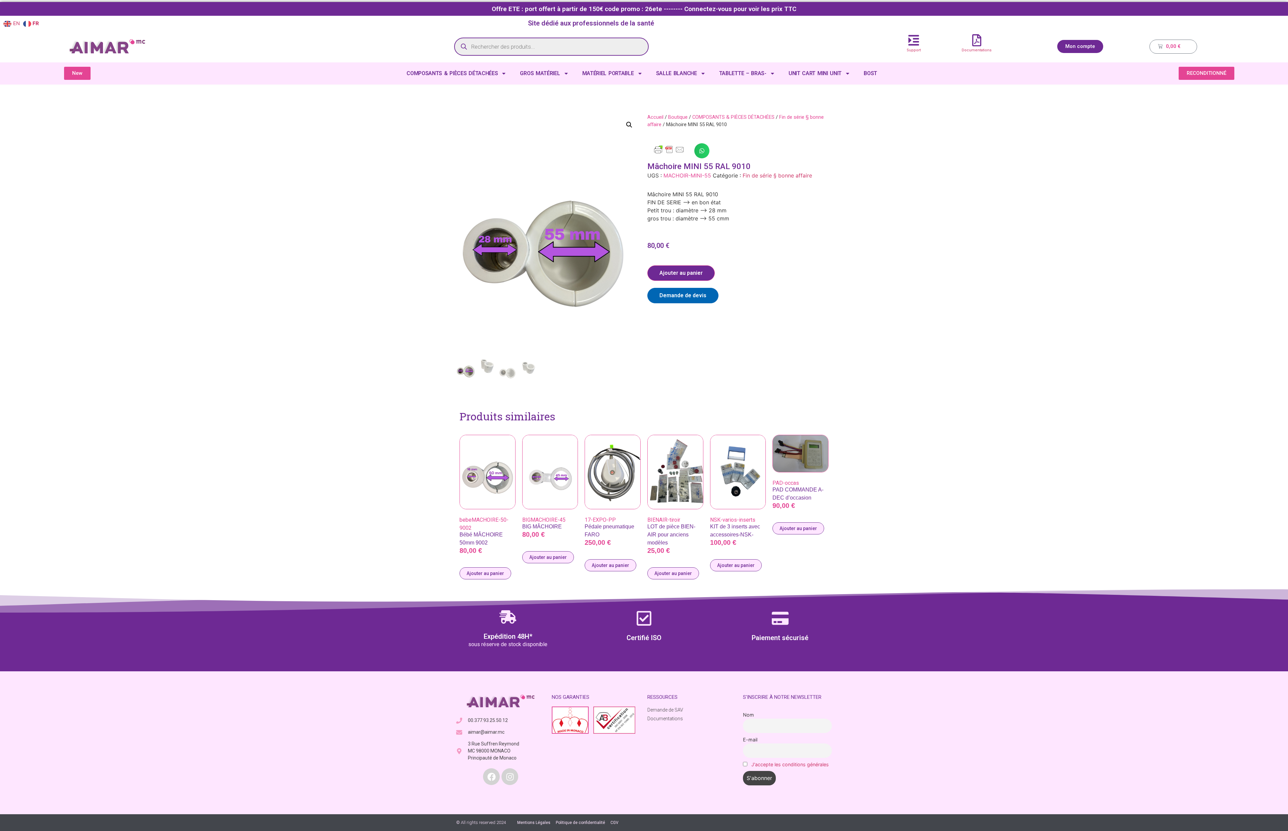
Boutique (678, 117)
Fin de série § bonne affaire (777, 175)
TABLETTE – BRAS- (742, 73)
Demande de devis (682, 295)
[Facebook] (491, 776)
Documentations (976, 50)
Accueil (655, 117)
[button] (629, 125)
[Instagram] (509, 776)
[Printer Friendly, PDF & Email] (669, 152)
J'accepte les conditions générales (790, 764)
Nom (748, 715)
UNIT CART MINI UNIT (815, 73)
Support (914, 50)
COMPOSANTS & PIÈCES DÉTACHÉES (452, 73)
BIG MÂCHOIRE (542, 526)
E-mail (750, 739)
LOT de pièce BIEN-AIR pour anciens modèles (671, 535)
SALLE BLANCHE (676, 73)
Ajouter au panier (681, 273)
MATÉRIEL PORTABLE (608, 73)
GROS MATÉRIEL (540, 73)
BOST (870, 73)
